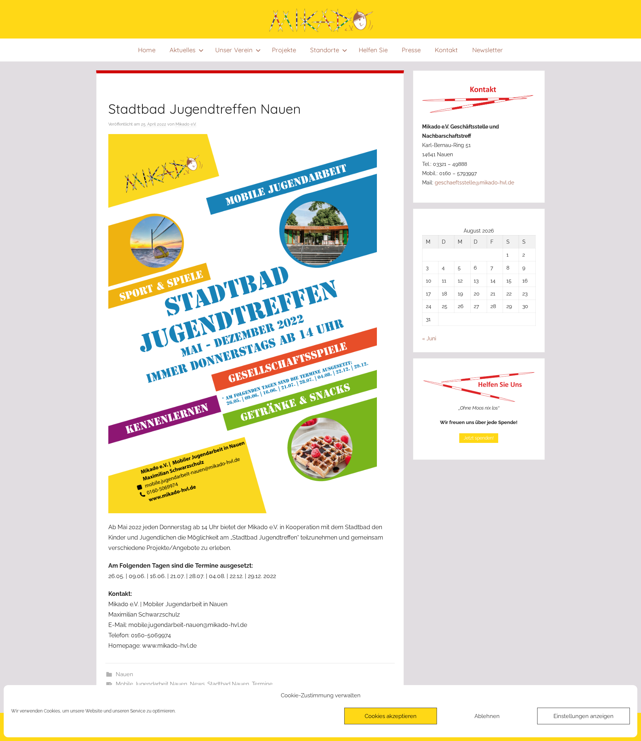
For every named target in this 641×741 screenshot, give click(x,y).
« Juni (429, 338)
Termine (262, 684)
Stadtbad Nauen (228, 684)
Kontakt (446, 50)
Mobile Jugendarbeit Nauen (151, 684)
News (197, 684)
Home (146, 50)
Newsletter (487, 50)
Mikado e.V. (185, 124)
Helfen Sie (373, 50)
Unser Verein (234, 50)
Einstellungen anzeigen (583, 716)
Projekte (284, 50)
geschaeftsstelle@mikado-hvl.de (474, 182)
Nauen (124, 674)
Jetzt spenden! (479, 438)
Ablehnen (487, 716)
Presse (411, 50)
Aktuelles (182, 50)
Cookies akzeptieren (391, 716)
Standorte (324, 50)
